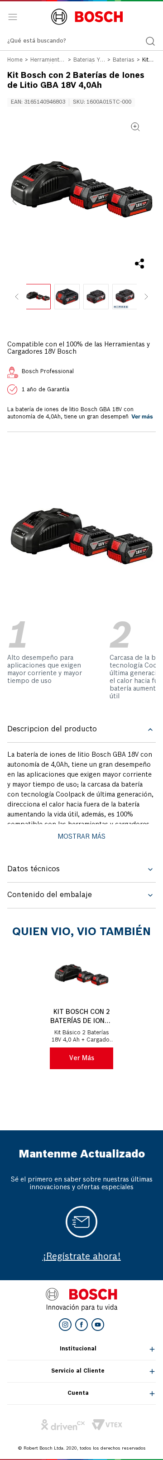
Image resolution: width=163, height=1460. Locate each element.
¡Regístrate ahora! (82, 1257)
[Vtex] (107, 1424)
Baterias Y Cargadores (89, 61)
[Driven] (63, 1424)
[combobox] (81, 41)
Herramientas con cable (48, 61)
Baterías (123, 60)
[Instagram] (65, 1324)
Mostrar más (81, 837)
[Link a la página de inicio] (15, 61)
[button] (81, 192)
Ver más (142, 416)
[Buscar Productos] (150, 41)
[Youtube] (97, 1324)
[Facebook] (81, 1324)
